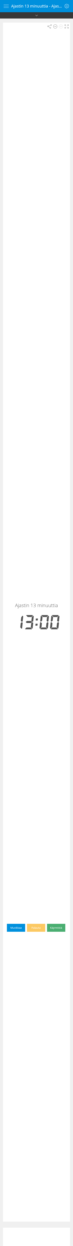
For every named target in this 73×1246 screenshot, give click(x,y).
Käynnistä (56, 928)
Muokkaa (16, 928)
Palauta (36, 928)
